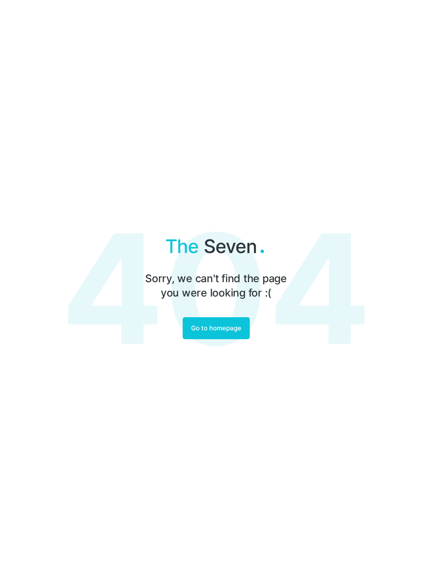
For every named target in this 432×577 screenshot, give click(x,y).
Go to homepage (216, 328)
